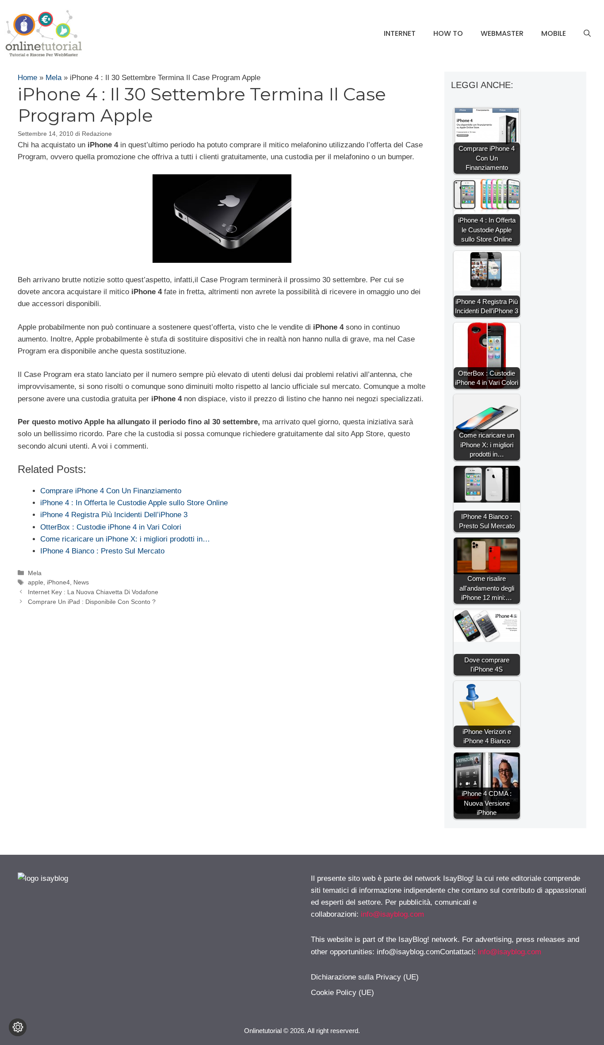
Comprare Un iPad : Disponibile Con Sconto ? (92, 601)
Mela (53, 77)
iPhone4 (58, 582)
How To (448, 33)
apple (35, 582)
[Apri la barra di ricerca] (587, 34)
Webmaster (502, 33)
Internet (400, 33)
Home (27, 77)
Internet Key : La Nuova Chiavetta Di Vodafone (93, 591)
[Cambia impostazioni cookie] (18, 1027)
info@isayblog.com (392, 914)
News (81, 582)
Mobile (553, 33)
